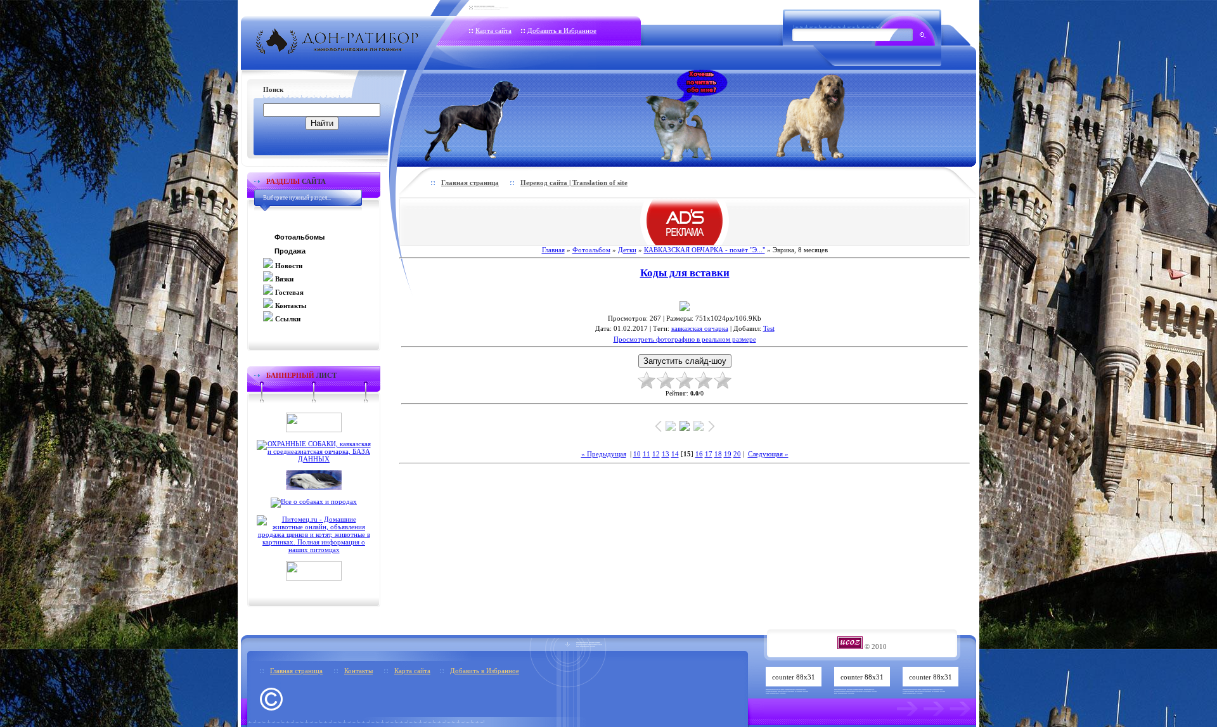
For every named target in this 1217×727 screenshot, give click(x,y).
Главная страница (470, 182)
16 (699, 454)
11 (646, 454)
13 (665, 454)
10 (637, 454)
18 (718, 454)
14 (675, 454)
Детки (627, 250)
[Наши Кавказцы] (828, 116)
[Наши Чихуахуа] (686, 116)
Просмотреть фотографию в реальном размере (685, 339)
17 (708, 454)
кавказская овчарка (699, 328)
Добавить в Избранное (561, 30)
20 (737, 454)
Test (769, 328)
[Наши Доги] (493, 116)
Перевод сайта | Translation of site (574, 182)
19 (727, 454)
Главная (553, 250)
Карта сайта (493, 30)
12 (656, 454)
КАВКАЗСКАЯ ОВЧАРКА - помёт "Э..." (704, 250)
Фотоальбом (591, 250)
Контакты (358, 670)
